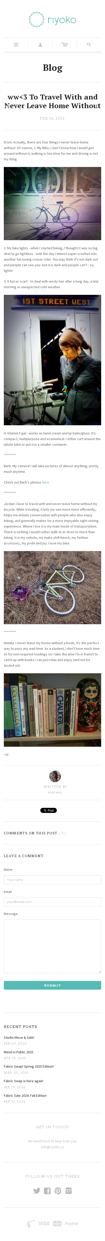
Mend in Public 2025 (18, 1052)
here (45, 482)
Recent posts (20, 1027)
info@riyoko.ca (52, 1147)
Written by (55, 787)
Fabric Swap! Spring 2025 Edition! (29, 1066)
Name (8, 869)
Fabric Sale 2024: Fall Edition (25, 1095)
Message (11, 913)
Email (8, 891)
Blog (52, 67)
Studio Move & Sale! (19, 1037)
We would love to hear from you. (52, 1141)
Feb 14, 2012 (52, 118)
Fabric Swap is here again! (23, 1081)
